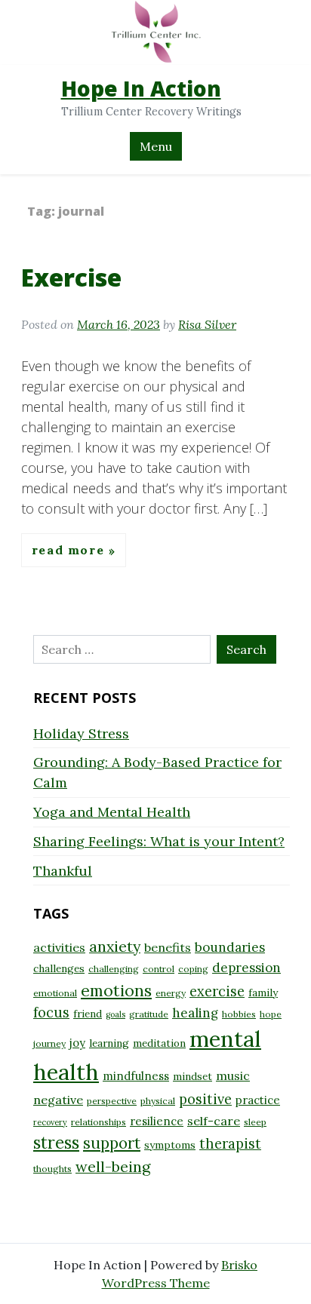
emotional (55, 993)
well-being (112, 1166)
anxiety (114, 946)
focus (51, 1012)
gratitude (148, 1014)
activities (59, 947)
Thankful (62, 870)
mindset (192, 1076)
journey (49, 1043)
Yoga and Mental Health (111, 812)
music (233, 1075)
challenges (59, 968)
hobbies (239, 1014)
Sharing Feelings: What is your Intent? (159, 841)
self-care (213, 1120)
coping (193, 968)
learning (109, 1043)
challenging (113, 968)
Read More (70, 550)
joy (77, 1043)
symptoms (170, 1145)
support (111, 1143)
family (263, 992)
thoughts (52, 1168)
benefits (167, 947)
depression (246, 967)
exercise (217, 991)
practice (258, 1100)
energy (171, 993)
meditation (159, 1043)
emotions (116, 990)
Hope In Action (141, 88)
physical (157, 1100)
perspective (112, 1100)
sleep (255, 1122)
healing (195, 1013)
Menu (156, 146)
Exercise (71, 277)
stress (56, 1142)
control (158, 968)
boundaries (230, 947)
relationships (98, 1122)
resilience (156, 1121)
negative (58, 1099)
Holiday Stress (81, 733)
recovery (50, 1122)
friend (87, 1013)
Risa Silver (207, 324)
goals (115, 1014)
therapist (230, 1143)
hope (271, 1014)
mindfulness (136, 1076)
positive (205, 1099)
